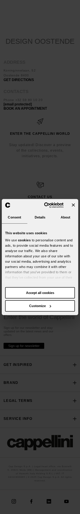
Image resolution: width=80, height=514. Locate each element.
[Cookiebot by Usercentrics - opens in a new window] (47, 205)
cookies (24, 240)
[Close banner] (73, 205)
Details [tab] (40, 217)
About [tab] (65, 217)
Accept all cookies (40, 293)
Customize (37, 306)
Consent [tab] (14, 217)
